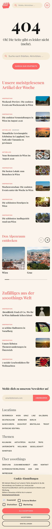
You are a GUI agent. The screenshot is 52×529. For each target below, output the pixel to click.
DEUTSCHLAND (8, 420)
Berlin (33, 420)
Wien (18, 416)
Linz (33, 416)
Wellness (22, 447)
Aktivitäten (20, 442)
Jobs (35, 465)
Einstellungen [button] (26, 523)
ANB (37, 469)
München (22, 420)
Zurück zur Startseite (26, 66)
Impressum (7, 473)
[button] (47, 240)
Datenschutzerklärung (13, 469)
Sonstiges (7, 451)
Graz (26, 416)
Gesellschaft (36, 447)
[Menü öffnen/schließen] (47, 5)
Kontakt (44, 465)
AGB (30, 469)
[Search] (15, 5)
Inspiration (7, 98)
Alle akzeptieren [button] (26, 511)
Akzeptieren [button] (26, 517)
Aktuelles (6, 130)
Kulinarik (6, 442)
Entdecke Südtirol (11, 428)
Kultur (32, 442)
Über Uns (6, 465)
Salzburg (43, 416)
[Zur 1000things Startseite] (6, 5)
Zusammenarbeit (22, 465)
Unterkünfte (8, 447)
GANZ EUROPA (8, 424)
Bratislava (35, 424)
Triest (46, 424)
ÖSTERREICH (7, 416)
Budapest (22, 424)
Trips (40, 442)
